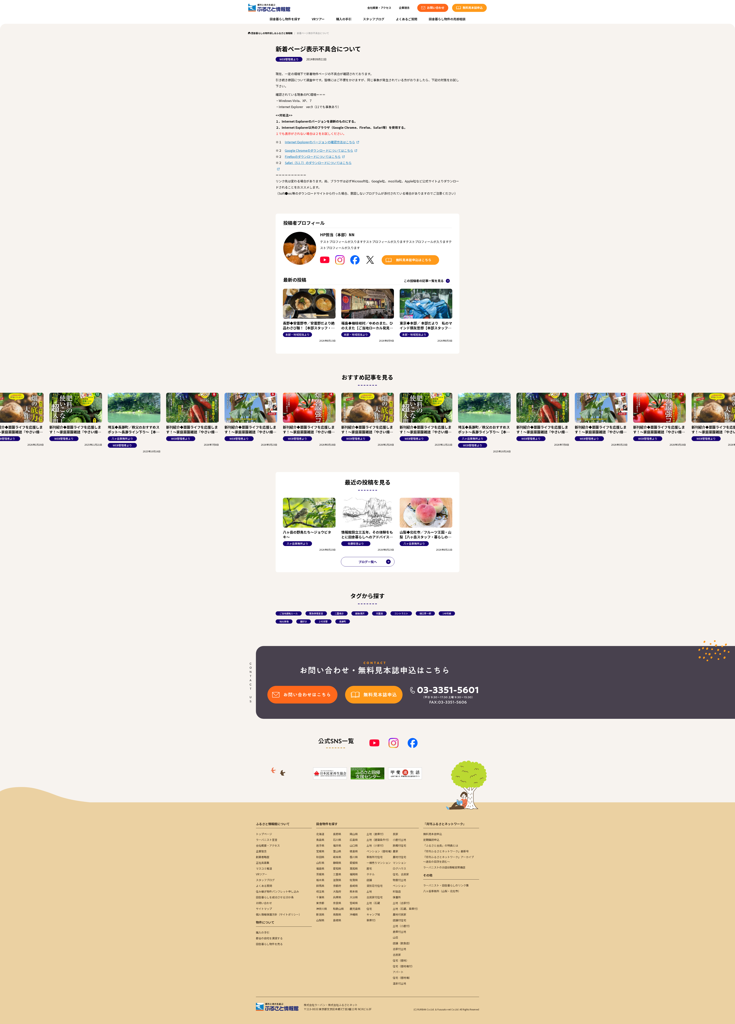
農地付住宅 (399, 857)
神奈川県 (321, 909)
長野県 (337, 834)
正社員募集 (262, 863)
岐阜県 (337, 857)
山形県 (320, 863)
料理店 (397, 891)
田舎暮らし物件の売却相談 (447, 19)
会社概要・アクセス (379, 8)
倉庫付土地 (399, 932)
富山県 (337, 851)
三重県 (337, 874)
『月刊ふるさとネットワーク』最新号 (446, 851)
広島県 (354, 840)
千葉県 (320, 897)
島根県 (337, 920)
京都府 (337, 886)
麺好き (303, 621)
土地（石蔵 (373, 903)
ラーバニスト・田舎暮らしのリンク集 (446, 885)
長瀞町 (342, 621)
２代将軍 (323, 621)
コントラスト (401, 613)
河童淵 (379, 613)
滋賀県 (337, 880)
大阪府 (337, 891)
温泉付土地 (399, 983)
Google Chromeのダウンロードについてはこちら (319, 150)
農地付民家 (399, 914)
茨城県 (320, 874)
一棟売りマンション (379, 863)
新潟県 (320, 914)
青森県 (320, 840)
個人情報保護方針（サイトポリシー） (278, 914)
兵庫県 (337, 897)
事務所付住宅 (375, 857)
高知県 (354, 868)
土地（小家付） (376, 845)
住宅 (369, 909)
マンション (399, 863)
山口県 (354, 845)
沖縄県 (354, 914)
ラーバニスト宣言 (266, 840)
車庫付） (372, 920)
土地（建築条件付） (379, 840)
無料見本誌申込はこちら (413, 259)
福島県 (320, 868)
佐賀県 (354, 880)
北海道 (320, 834)
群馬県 (320, 886)
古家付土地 (399, 949)
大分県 (354, 897)
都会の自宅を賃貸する (269, 938)
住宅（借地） (401, 960)
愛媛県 (354, 863)
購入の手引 (343, 19)
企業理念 (404, 8)
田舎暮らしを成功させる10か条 (275, 897)
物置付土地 (399, 880)
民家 (395, 834)
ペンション (399, 886)
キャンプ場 (373, 914)
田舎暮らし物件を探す (285, 19)
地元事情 (284, 621)
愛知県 (337, 868)
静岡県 (337, 863)
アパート (398, 972)
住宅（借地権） (402, 978)
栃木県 (320, 880)
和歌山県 (338, 909)
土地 (369, 891)
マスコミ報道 (264, 868)
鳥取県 (337, 914)
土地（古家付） (402, 903)
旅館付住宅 (399, 845)
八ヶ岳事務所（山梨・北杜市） (442, 891)
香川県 (354, 857)
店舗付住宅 (399, 920)
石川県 (337, 840)
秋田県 (320, 857)
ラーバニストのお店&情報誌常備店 (444, 867)
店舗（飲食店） (402, 943)
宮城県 (320, 851)
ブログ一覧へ (368, 561)
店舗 (369, 880)
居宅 (369, 868)
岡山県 (354, 834)
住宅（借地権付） (403, 966)
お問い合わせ (264, 903)
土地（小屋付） (402, 926)
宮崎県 (354, 903)
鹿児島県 (355, 909)
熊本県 (354, 891)
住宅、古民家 (401, 874)
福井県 (337, 845)
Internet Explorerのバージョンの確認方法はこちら (320, 142)
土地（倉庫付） (376, 834)
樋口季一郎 (425, 613)
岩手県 (320, 845)
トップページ (264, 834)
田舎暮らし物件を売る (269, 944)
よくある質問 (264, 886)
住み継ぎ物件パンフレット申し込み (277, 891)
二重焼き (339, 613)
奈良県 (337, 903)
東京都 (320, 903)
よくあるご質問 (406, 19)
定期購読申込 (431, 840)
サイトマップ (264, 909)
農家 (395, 851)
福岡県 (354, 874)
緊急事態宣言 (316, 613)
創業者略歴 (262, 857)
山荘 (395, 937)
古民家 (397, 955)
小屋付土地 (399, 840)
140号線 (447, 613)
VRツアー (318, 19)
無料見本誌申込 (432, 834)
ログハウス (399, 868)
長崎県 (354, 886)
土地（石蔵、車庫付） (406, 909)
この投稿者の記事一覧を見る (424, 280)
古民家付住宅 (375, 897)
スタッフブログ (373, 19)
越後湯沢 (359, 613)
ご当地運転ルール (288, 613)
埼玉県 (320, 891)
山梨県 (320, 920)
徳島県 (354, 851)
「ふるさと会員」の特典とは (440, 845)
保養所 (397, 897)
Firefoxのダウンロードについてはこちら (313, 156)
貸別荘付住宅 (375, 886)
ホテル (371, 874)
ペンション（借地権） (380, 851)
